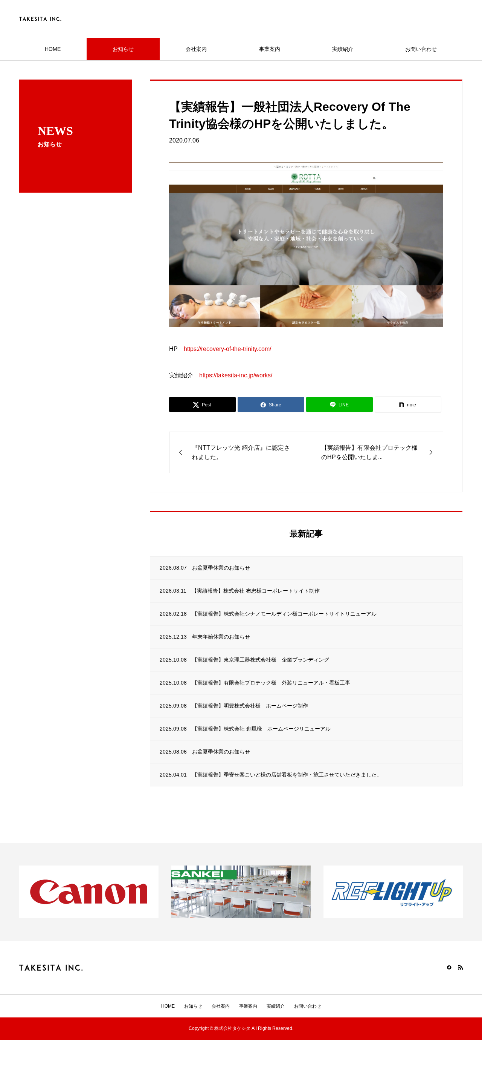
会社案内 (196, 49)
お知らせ (123, 49)
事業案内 (269, 49)
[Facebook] (449, 967)
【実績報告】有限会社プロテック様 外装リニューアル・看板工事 (271, 683)
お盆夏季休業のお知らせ (221, 568)
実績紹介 (342, 49)
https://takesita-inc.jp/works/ (235, 375)
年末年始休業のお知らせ (221, 637)
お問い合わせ (421, 49)
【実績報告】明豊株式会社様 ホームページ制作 (250, 706)
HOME (53, 49)
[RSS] (460, 967)
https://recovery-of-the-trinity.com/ (227, 349)
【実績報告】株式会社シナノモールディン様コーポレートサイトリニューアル (284, 614)
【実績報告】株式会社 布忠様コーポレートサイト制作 (256, 591)
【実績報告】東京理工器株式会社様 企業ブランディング (260, 660)
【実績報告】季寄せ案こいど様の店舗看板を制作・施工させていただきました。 (287, 775)
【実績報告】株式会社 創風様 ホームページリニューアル (261, 729)
